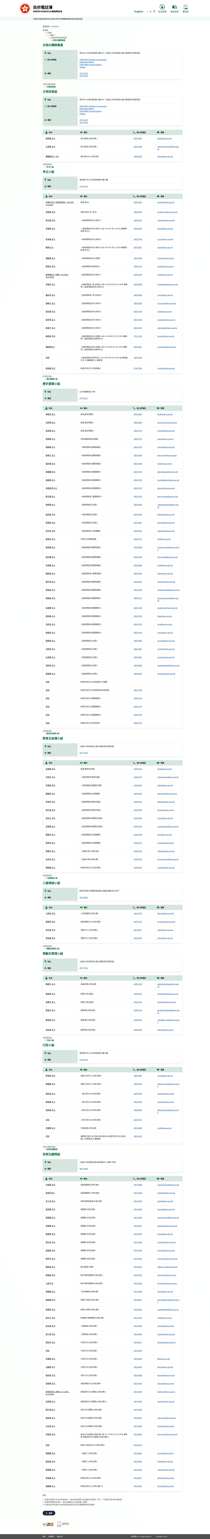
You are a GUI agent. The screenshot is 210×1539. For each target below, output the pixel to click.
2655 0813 (138, 212)
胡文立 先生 (50, 818)
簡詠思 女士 (50, 1094)
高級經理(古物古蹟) (88, 984)
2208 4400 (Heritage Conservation (93, 60)
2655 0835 (138, 464)
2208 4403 (138, 1030)
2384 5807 (138, 347)
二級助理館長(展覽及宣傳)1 (92, 818)
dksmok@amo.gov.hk (166, 488)
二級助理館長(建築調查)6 (91, 633)
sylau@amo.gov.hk (165, 275)
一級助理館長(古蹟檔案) (90, 794)
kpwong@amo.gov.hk (166, 1209)
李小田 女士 (50, 1201)
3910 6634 (138, 1351)
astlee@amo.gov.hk (165, 1201)
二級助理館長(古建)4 (89, 665)
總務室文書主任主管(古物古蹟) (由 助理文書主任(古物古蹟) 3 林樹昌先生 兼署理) (103, 1137)
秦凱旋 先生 (50, 336)
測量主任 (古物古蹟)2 (89, 938)
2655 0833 (138, 505)
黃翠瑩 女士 (50, 547)
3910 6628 (138, 1193)
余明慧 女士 (50, 423)
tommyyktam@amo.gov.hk (168, 1218)
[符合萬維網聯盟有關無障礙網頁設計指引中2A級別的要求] (48, 1524)
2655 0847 (138, 1120)
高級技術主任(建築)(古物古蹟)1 (93, 1392)
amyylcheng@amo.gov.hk (167, 496)
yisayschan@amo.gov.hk (167, 1259)
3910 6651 (138, 1486)
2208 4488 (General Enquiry (90, 65)
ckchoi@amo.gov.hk (165, 1453)
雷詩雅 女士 (50, 464)
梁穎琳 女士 (50, 480)
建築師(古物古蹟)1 (88, 1209)
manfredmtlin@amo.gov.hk (168, 1310)
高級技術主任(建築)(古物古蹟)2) (93, 1401)
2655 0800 (138, 156)
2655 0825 (138, 303)
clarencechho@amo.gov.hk (168, 1185)
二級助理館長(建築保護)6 (91, 590)
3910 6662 (138, 1461)
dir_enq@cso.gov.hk (144, 1536)
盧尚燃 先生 (50, 311)
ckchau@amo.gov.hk (165, 657)
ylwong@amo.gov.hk (165, 1326)
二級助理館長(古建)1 (89, 641)
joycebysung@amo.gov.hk (168, 859)
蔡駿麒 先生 (50, 1453)
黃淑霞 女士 (50, 431)
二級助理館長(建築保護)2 (91, 557)
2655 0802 (138, 1076)
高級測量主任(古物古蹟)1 (91, 922)
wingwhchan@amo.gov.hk (167, 994)
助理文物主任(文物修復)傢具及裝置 (95, 690)
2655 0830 (138, 414)
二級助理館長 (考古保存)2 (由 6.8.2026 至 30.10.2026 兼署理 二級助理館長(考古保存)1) (104, 285)
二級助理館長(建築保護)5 (91, 582)
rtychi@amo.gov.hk (165, 1076)
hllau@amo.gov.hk (164, 616)
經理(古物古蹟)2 (87, 1002)
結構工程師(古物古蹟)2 (90, 1310)
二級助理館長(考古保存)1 (91, 275)
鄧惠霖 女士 (50, 439)
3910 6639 (138, 1242)
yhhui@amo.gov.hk (165, 938)
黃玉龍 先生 (50, 1326)
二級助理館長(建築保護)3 (91, 565)
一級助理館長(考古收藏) (90, 258)
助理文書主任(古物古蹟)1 (91, 868)
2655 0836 (138, 590)
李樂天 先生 (50, 802)
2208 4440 (138, 810)
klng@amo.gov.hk (164, 769)
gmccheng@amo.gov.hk (167, 455)
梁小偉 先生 (50, 1334)
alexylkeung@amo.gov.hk (167, 472)
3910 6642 (138, 1367)
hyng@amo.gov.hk (164, 624)
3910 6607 (138, 1418)
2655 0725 (138, 698)
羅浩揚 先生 (50, 1461)
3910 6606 (138, 1392)
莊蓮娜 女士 (50, 1226)
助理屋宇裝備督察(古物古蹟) (92, 1318)
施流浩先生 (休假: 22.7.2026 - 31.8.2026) (57, 1393)
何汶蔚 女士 (50, 1426)
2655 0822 (138, 220)
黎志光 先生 (50, 1318)
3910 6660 (138, 1326)
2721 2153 (138, 336)
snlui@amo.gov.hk (164, 464)
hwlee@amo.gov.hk (165, 229)
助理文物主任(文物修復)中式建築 (94, 682)
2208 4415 (138, 851)
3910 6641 (138, 1310)
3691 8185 (83, 1169)
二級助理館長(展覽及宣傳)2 (92, 826)
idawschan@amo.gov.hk (167, 794)
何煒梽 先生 (50, 1434)
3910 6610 (138, 1318)
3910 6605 (138, 1292)
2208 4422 (138, 1010)
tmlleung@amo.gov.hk (166, 1193)
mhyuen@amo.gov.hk (166, 1250)
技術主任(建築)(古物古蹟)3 (91, 1426)
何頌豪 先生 (50, 1185)
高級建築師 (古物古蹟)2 (90, 1193)
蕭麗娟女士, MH (52, 156)
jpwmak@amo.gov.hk (166, 523)
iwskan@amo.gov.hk (165, 1094)
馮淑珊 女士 (50, 826)
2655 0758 (138, 690)
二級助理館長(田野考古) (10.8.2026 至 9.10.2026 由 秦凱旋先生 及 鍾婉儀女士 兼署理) (104, 359)
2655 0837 (138, 649)
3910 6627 (138, 1300)
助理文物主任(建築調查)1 (91, 698)
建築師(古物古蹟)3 (88, 1226)
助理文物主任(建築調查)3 (91, 715)
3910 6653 (138, 1234)
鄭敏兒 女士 (50, 303)
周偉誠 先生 (50, 1275)
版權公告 (60, 1536)
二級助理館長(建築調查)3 (91, 608)
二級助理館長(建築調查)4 (91, 616)
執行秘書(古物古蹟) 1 (89, 138)
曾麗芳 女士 (50, 851)
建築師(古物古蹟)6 (88, 1250)
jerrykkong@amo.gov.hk (167, 1283)
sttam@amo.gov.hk (165, 573)
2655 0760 (138, 633)
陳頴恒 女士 (50, 994)
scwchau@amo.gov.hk (166, 1242)
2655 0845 (138, 641)
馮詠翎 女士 (50, 665)
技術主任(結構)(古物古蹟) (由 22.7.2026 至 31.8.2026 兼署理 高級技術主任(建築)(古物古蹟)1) (104, 1435)
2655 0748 (138, 608)
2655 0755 (138, 320)
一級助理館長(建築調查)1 (91, 472)
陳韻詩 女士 (50, 794)
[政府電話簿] (25, 8)
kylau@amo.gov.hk (165, 1234)
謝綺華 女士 (50, 1102)
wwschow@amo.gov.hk (166, 1275)
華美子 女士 (50, 328)
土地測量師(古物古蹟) (89, 913)
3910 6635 (138, 1410)
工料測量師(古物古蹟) (89, 1292)
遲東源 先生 (50, 1076)
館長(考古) (85, 202)
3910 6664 (138, 1334)
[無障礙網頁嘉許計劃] (63, 1524)
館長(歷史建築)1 (87, 414)
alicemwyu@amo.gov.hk (167, 423)
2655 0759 (138, 624)
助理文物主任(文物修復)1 (91, 368)
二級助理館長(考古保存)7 (91, 328)
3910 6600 (138, 1401)
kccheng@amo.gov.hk (166, 922)
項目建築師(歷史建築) (89, 439)
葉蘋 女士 (49, 247)
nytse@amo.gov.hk (165, 633)
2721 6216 (83, 73)
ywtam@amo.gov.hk (165, 258)
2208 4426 (138, 785)
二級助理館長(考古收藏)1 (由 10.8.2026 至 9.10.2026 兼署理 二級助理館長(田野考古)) (104, 337)
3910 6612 (138, 1445)
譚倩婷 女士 (50, 573)
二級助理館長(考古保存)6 (91, 320)
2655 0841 (138, 657)
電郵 (162, 132)
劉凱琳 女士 (50, 616)
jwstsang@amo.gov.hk (166, 1342)
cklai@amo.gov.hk (164, 1318)
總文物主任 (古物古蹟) (90, 156)
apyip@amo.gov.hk (165, 247)
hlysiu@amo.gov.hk (165, 1292)
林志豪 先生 (50, 930)
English (138, 11)
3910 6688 (138, 1185)
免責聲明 (51, 1536)
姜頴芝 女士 (50, 1010)
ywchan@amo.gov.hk (166, 447)
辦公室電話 (141, 132)
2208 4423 (138, 1020)
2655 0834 (138, 455)
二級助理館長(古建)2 (89, 649)
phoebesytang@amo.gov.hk (168, 590)
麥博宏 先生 (50, 523)
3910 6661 (138, 1453)
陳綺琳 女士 (50, 868)
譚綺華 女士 (50, 258)
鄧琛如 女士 (50, 590)
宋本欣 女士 (50, 859)
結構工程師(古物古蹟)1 (90, 1300)
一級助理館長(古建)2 (89, 514)
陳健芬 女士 (50, 984)
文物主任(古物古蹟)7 (89, 1351)
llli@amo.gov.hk (163, 1359)
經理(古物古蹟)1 (87, 994)
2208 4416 (138, 859)
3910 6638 (138, 1375)
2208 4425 (138, 794)
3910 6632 (138, 1275)
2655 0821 (138, 202)
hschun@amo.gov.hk (165, 336)
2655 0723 (138, 472)
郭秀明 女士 (50, 320)
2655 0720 (138, 431)
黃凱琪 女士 (50, 1418)
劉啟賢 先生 (50, 1234)
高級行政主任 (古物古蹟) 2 (91, 1084)
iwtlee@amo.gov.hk (165, 785)
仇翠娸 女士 (50, 657)
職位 (85, 132)
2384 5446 (138, 258)
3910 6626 (138, 1283)
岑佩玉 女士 (50, 777)
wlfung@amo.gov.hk (165, 1030)
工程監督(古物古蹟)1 (89, 1326)
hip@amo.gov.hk (164, 539)
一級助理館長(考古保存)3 (91, 239)
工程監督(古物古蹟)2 (89, 1334)
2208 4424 (138, 1002)
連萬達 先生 (50, 1310)
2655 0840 (138, 674)
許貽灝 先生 (50, 938)
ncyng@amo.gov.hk (165, 239)
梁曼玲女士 (50, 1193)
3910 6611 (138, 1478)
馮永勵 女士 (50, 1030)
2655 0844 (138, 573)
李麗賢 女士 (50, 1128)
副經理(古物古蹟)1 (88, 1010)
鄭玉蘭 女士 (50, 496)
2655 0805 (138, 423)
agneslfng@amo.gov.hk (166, 1002)
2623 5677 (138, 930)
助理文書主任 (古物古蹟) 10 (92, 1486)
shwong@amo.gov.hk (166, 431)
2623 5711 (138, 922)
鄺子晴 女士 (50, 582)
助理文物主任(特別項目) (90, 723)
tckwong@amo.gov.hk (166, 582)
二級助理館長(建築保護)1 (91, 547)
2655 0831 (138, 523)
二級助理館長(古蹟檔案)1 (91, 835)
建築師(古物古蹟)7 (88, 1259)
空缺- (48, 707)
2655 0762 (138, 496)
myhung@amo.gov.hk (166, 649)
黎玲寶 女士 (50, 557)
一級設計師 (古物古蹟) (90, 851)
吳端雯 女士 (50, 608)
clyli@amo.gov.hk (164, 1128)
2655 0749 (138, 480)
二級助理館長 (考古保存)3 (91, 295)
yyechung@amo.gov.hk (166, 347)
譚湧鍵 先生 (50, 1218)
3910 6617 (138, 1342)
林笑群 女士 (50, 1401)
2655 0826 (138, 295)
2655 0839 (138, 665)
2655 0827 (138, 247)
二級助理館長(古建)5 (89, 674)
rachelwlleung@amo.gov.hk (168, 480)
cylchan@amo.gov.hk (166, 868)
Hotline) (82, 67)
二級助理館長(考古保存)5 (91, 311)
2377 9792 (83, 76)
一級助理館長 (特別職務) (91, 531)
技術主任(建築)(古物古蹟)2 (91, 1418)
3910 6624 (138, 1383)
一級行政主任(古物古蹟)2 (91, 1102)
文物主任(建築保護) (88, 539)
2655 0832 (138, 514)
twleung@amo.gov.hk (166, 514)
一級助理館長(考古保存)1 (91, 220)
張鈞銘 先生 (50, 1110)
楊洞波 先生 (50, 1375)
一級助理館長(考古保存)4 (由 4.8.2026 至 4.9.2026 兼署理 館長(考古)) (104, 248)
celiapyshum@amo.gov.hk (168, 777)
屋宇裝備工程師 (87, 1267)
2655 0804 (138, 1110)
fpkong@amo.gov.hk (165, 913)
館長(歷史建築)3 (87, 431)
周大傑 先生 (50, 810)
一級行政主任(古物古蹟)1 (91, 1094)
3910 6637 (138, 1226)
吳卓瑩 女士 (50, 239)
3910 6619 (138, 1267)
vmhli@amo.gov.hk (165, 565)
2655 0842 (138, 582)
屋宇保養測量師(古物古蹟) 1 (92, 1275)
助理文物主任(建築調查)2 (91, 707)
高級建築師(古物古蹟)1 (90, 1185)
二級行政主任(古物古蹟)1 (91, 1110)
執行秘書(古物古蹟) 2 (89, 147)
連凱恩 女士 (50, 414)
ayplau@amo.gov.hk (165, 266)
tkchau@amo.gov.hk (165, 810)
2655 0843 (138, 557)
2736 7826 (138, 368)
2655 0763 (138, 488)
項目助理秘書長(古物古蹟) (91, 1201)
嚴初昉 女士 (50, 295)
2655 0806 (138, 1102)
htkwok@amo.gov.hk (165, 1478)
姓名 (50, 132)
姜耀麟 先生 (50, 472)
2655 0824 (138, 275)
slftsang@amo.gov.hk (166, 851)
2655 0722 (138, 723)
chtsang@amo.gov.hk (166, 220)
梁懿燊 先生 (50, 598)
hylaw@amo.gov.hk (165, 1461)
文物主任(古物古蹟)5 (89, 1342)
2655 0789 (138, 239)
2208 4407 (138, 868)
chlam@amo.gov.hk (165, 930)
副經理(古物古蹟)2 (88, 1020)
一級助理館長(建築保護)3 (91, 464)
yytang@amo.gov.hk (165, 843)
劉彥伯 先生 (50, 266)
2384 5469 (138, 358)
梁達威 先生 (50, 514)
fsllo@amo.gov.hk (164, 138)
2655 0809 (138, 1128)
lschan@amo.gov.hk (165, 1486)
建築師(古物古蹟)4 (88, 1234)
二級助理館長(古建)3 (89, 657)
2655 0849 (138, 1084)
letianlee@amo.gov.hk (166, 802)
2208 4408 (138, 835)
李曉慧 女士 (50, 229)
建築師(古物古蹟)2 (88, 1218)
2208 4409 (138, 818)
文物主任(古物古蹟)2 (89, 1367)
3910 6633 (138, 1259)
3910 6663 (138, 1470)
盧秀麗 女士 (50, 138)
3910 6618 (138, 1250)
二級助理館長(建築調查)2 (91, 598)
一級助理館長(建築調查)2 (91, 480)
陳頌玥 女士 (50, 1020)
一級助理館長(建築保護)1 (91, 447)
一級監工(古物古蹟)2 (89, 1461)
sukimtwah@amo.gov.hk (167, 328)
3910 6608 (138, 1218)
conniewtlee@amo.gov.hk (167, 284)
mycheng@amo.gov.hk (166, 303)
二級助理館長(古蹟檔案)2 (91, 843)
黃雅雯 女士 (50, 674)
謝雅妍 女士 (50, 633)
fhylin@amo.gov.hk (165, 414)
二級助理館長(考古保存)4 (91, 303)
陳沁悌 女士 (50, 1410)
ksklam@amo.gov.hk (165, 1401)
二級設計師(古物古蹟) (89, 859)
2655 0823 (138, 229)
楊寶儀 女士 (50, 1084)
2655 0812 (138, 1136)
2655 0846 (138, 565)
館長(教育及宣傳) (88, 769)
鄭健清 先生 (50, 922)
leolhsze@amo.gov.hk (166, 1392)
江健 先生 (49, 1283)
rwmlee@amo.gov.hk (165, 202)
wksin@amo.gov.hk (165, 1367)
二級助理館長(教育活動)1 (91, 802)
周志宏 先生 (50, 1242)
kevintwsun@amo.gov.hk (167, 212)
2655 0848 (138, 284)
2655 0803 (138, 1094)
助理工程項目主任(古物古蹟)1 (93, 1445)
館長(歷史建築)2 (87, 423)
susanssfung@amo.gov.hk (168, 826)
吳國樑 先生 (50, 769)
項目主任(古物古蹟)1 (89, 1375)
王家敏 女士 (50, 147)
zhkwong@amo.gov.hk (166, 1418)
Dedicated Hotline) (86, 62)
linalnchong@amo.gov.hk (167, 1226)
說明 (44, 1536)
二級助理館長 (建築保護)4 (91, 573)
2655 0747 (138, 707)
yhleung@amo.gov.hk (166, 531)
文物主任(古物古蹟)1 (89, 1359)
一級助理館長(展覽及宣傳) (91, 785)
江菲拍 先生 (50, 913)
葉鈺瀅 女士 (50, 1267)
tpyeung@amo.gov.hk (166, 1375)
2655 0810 (138, 531)
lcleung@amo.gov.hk (165, 1383)
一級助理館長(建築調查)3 (91, 488)
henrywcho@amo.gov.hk (167, 1434)
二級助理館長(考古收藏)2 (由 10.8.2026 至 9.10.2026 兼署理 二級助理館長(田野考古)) (104, 348)
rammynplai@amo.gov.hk (167, 557)
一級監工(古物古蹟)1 (89, 1453)
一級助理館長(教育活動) (90, 777)
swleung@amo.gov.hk (166, 1334)
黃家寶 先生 (50, 1209)
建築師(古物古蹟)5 (88, 1242)
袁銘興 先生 (50, 1250)
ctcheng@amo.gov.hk (166, 368)
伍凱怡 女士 (50, 624)
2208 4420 (138, 984)
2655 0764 (138, 616)
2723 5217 (83, 398)
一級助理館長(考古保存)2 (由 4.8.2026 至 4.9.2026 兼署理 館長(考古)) (104, 230)
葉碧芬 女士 (50, 835)
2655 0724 (138, 598)
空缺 (47, 358)
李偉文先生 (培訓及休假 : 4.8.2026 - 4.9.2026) (60, 203)
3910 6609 (138, 1426)
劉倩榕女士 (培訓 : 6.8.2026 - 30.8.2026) (57, 276)
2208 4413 (138, 802)
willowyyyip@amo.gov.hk (167, 1267)
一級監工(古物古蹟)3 (89, 1470)
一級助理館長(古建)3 (89, 523)
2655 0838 (138, 547)
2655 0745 (138, 447)
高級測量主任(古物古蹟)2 (91, 1383)
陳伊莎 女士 (50, 1259)
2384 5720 (138, 266)
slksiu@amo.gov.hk (165, 156)
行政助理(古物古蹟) (88, 1128)
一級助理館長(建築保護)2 (91, 455)
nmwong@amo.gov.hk (166, 674)
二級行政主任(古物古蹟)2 (91, 1120)
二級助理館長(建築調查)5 (91, 624)
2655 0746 (138, 311)
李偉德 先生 (50, 785)
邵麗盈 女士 (50, 1292)
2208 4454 (138, 826)
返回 (50, 1513)
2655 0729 (138, 439)
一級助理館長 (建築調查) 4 (91, 496)
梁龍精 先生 (50, 1383)
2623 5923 (83, 897)
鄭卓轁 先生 (50, 368)
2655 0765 (138, 715)
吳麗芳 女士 (50, 1002)
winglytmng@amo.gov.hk (167, 608)
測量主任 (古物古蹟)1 (89, 930)
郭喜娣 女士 (50, 1478)
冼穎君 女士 (50, 1367)
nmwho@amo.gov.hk (165, 1426)
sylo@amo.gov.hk (164, 311)
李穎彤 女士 (50, 284)
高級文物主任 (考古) (89, 212)
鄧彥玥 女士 (50, 843)
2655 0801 (138, 138)
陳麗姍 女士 (50, 1486)
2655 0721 (138, 539)
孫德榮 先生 (50, 212)
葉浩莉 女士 (50, 539)
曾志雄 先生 (50, 220)
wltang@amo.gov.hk (165, 439)
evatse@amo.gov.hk (165, 1102)
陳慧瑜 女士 (50, 641)
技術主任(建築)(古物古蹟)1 (91, 1410)
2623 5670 (138, 938)
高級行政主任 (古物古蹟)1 (91, 1076)
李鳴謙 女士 (50, 565)
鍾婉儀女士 (50, 347)
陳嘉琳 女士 (50, 505)
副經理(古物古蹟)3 (88, 1030)
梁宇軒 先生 (50, 531)
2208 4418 (138, 777)
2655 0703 (138, 328)
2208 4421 (138, 994)
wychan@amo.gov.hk (166, 641)
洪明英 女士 (50, 649)
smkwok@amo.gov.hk (166, 320)
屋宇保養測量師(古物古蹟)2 (92, 1283)
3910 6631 (138, 1434)
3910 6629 (138, 1201)
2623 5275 (138, 913)
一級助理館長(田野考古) (90, 266)
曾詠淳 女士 (50, 1342)
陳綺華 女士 (50, 447)
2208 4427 (138, 843)
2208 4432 (138, 769)
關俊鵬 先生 (50, 1470)
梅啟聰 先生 (50, 1300)
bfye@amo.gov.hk (164, 835)
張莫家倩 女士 (51, 488)
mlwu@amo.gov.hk (165, 818)
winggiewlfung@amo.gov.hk (168, 665)
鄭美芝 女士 (50, 455)
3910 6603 (138, 1209)
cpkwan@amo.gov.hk (166, 1470)
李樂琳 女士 (50, 1359)
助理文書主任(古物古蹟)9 (91, 1478)
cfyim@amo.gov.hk (165, 295)
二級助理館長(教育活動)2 (91, 810)
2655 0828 (138, 147)
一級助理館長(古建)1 (89, 505)
